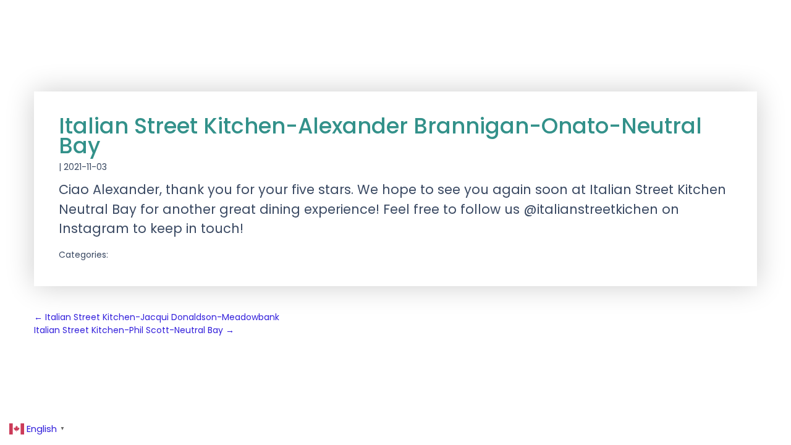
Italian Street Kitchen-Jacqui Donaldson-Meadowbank (156, 317)
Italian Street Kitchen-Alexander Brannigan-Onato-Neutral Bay (380, 136)
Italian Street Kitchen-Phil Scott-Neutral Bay (134, 330)
